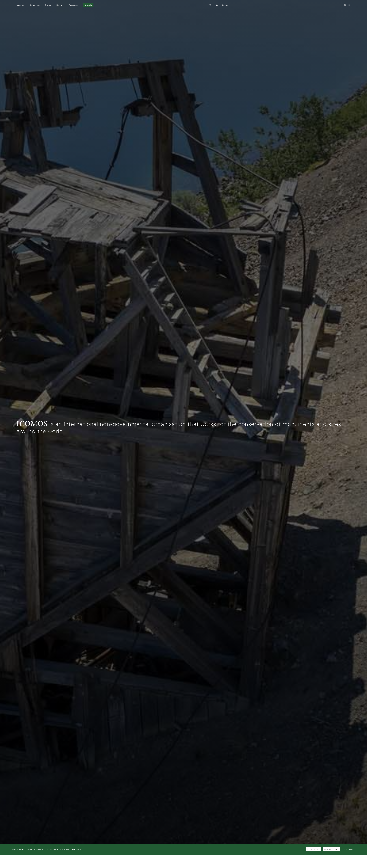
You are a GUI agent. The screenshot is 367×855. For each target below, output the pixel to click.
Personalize (348, 849)
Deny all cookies (331, 849)
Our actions (35, 5)
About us (20, 5)
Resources (73, 5)
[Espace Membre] (216, 5)
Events (48, 5)
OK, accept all (313, 849)
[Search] (210, 5)
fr (349, 5)
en (345, 5)
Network (60, 5)
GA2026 (88, 5)
